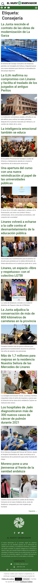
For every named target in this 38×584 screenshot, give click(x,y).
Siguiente (33, 511)
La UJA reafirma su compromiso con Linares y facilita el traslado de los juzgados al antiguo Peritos (19, 82)
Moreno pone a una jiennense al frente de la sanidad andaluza (17, 467)
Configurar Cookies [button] (26, 582)
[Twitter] (5, 7)
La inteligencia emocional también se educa (18, 130)
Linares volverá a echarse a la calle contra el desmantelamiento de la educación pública (18, 227)
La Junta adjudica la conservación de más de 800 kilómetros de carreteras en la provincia (18, 315)
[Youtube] (8, 7)
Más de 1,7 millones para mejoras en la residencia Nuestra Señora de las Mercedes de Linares (18, 361)
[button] (3, 3)
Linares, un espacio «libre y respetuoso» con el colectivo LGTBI (18, 271)
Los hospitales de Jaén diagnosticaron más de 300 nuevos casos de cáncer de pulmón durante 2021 (17, 414)
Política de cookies (8, 579)
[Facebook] (1, 7)
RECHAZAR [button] (26, 579)
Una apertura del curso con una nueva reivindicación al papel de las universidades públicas (18, 175)
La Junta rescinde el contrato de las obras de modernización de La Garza (17, 29)
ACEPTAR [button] (18, 579)
